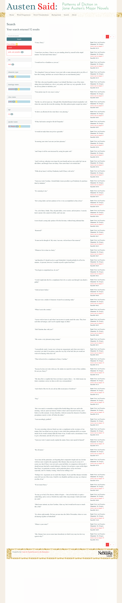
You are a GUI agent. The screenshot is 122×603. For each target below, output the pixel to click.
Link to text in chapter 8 (96, 96)
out (9, 114)
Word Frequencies (24, 15)
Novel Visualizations (41, 15)
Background (56, 15)
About (74, 15)
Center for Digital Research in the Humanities (35, 552)
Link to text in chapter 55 (97, 528)
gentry (10, 101)
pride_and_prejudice (14, 52)
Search (66, 15)
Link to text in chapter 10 (97, 363)
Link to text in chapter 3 (96, 46)
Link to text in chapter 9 (96, 234)
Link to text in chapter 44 (97, 518)
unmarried (11, 89)
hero (9, 76)
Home (12, 15)
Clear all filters (12, 44)
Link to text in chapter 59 (97, 538)
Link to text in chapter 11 (97, 488)
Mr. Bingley (11, 126)
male (9, 64)
